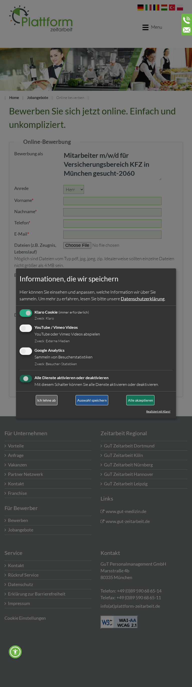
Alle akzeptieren (140, 400)
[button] (15, 652)
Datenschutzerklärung (142, 298)
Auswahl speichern (92, 400)
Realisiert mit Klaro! (158, 411)
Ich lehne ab (46, 400)
